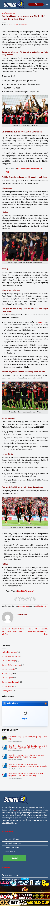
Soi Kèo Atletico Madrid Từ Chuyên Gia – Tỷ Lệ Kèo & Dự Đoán (37, 631)
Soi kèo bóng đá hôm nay (11, 656)
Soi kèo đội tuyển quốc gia (11, 665)
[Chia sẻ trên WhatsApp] (15, 599)
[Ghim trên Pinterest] (30, 599)
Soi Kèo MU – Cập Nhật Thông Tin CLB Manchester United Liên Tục (13, 631)
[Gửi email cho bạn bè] (26, 599)
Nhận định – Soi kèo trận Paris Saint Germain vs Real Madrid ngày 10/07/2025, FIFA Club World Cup (27, 747)
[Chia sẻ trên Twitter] (23, 599)
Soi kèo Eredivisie (8, 669)
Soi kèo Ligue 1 (7, 678)
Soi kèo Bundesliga (8, 13)
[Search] (36, 4)
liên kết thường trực (40, 606)
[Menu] (47, 4)
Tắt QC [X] (25, 879)
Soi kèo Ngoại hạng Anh (10, 682)
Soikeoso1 (24, 24)
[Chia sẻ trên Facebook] (19, 599)
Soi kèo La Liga (7, 673)
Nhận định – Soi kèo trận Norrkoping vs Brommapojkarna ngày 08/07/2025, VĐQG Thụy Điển (27, 765)
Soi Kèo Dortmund (25, 591)
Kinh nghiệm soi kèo (9, 652)
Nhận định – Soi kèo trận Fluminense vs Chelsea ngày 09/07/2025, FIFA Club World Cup (26, 756)
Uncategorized (7, 691)
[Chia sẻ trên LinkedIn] (34, 599)
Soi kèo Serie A (7, 686)
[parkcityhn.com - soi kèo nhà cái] (14, 4)
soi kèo (16, 810)
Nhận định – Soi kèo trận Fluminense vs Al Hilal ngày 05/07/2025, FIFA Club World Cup (25, 774)
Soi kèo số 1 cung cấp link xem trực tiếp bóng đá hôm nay (27, 738)
